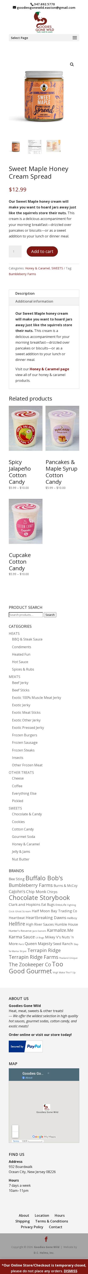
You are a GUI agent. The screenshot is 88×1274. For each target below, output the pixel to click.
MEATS (14, 676)
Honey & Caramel (37, 268)
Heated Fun (21, 654)
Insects (17, 757)
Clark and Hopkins (24, 904)
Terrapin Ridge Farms (33, 957)
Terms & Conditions (51, 1221)
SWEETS (57, 268)
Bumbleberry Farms (22, 274)
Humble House (66, 924)
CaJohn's (17, 891)
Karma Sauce (22, 937)
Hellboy (72, 918)
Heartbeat (17, 918)
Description (25, 293)
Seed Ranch (63, 943)
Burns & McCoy (66, 885)
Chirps (52, 892)
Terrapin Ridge (44, 950)
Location (42, 1215)
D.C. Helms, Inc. (44, 1253)
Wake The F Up (67, 972)
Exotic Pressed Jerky (28, 727)
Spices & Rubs (23, 669)
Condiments (21, 647)
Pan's (21, 944)
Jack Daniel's (39, 930)
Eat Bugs (48, 904)
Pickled (17, 801)
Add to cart (42, 251)
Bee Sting (17, 878)
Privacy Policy (32, 1227)
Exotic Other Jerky (26, 720)
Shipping (22, 1221)
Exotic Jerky (21, 705)
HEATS (14, 633)
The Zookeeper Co (30, 964)
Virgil (55, 972)
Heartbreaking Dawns (46, 917)
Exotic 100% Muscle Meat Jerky (36, 697)
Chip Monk (36, 891)
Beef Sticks (20, 690)
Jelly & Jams (21, 851)
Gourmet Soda (23, 836)
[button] (72, 64)
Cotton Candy (23, 829)
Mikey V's (53, 937)
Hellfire (17, 923)
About (24, 1215)
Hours (60, 1215)
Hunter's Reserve (20, 931)
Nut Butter (20, 859)
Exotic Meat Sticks (26, 712)
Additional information (34, 301)
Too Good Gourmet (36, 967)
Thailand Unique (68, 958)
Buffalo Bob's (44, 878)
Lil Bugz (40, 937)
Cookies (18, 821)
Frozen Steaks (23, 750)
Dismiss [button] (70, 1271)
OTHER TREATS (21, 772)
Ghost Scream (23, 911)
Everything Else (24, 793)
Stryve (23, 951)
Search (50, 615)
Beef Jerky (20, 682)
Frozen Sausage (25, 742)
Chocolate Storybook (39, 897)
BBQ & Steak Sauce (27, 639)
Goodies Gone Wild (46, 1247)
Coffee (17, 786)
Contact (55, 1227)
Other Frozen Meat (27, 765)
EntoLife (61, 905)
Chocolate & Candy (27, 814)
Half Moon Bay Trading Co (54, 910)
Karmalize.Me (60, 930)
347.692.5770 (44, 4)
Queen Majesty (38, 943)
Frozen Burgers (24, 735)
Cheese (18, 778)
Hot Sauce (20, 661)
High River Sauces (40, 924)
